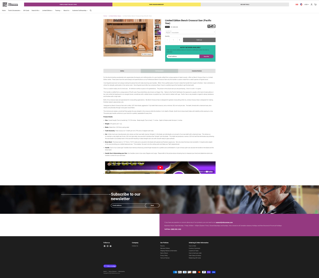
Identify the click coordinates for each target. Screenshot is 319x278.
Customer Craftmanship (79, 10)
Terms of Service (165, 258)
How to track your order (195, 253)
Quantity (167, 36)
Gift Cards (26, 10)
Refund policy (121, 271)
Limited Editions (47, 10)
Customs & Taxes (193, 250)
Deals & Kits (35, 10)
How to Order (192, 246)
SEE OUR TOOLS (244, 4)
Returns (162, 246)
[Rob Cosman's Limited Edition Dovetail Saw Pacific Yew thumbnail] (158, 21)
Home (4, 10)
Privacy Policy (164, 255)
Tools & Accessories (14, 10)
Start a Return (164, 253)
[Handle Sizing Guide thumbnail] (158, 48)
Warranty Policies (165, 248)
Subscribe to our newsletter (125, 196)
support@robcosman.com (224, 222)
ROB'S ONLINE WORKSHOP (156, 4)
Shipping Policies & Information (168, 250)
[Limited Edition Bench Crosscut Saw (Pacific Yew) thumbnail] (158, 27)
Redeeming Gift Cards (195, 258)
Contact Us (135, 246)
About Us (66, 10)
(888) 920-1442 (176, 229)
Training (57, 10)
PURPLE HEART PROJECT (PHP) (68, 4)
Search (105, 271)
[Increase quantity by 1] (179, 40)
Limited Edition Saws (115, 16)
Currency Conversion (194, 248)
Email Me (206, 56)
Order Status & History (195, 255)
